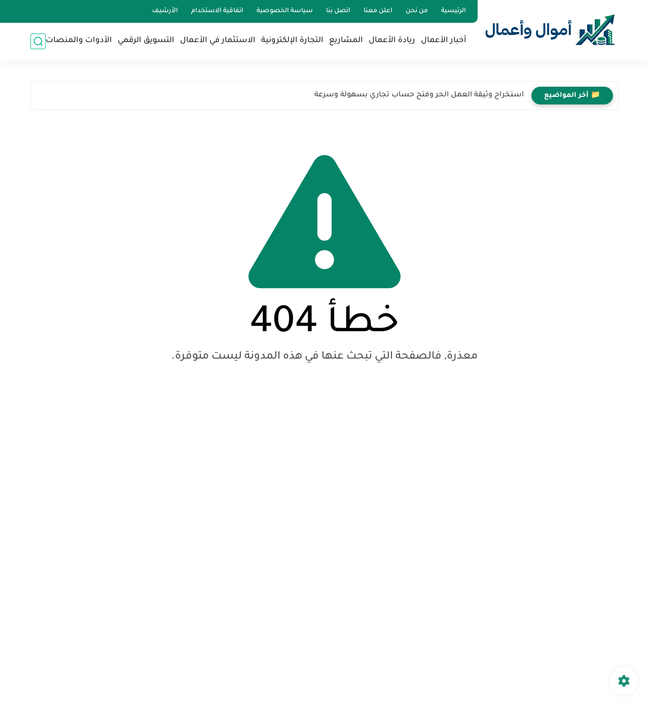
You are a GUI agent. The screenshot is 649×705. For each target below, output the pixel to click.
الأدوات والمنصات (79, 41)
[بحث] (38, 41)
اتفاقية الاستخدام (217, 11)
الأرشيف (165, 11)
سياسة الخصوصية (285, 11)
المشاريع (346, 41)
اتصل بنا (338, 11)
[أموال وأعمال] (550, 29)
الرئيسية (453, 11)
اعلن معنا (378, 11)
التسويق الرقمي (146, 41)
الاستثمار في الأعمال (218, 41)
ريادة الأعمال (392, 41)
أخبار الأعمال (443, 41)
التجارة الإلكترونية (292, 41)
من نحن (417, 11)
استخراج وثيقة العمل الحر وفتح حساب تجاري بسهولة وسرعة (419, 95)
